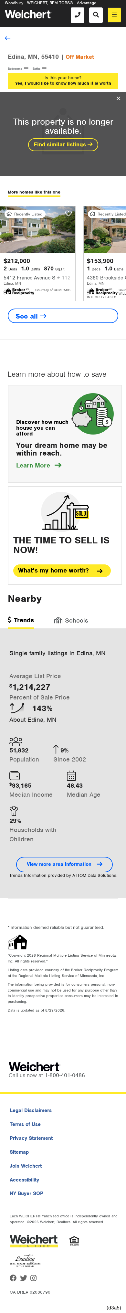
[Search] (96, 15)
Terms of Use (25, 1124)
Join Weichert (26, 1166)
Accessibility (24, 1180)
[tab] (21, 622)
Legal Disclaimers (31, 1110)
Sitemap (19, 1152)
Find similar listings (61, 144)
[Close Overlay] (118, 98)
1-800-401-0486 (65, 1075)
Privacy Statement (31, 1138)
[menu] (114, 15)
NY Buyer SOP (26, 1193)
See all (28, 316)
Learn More (38, 465)
